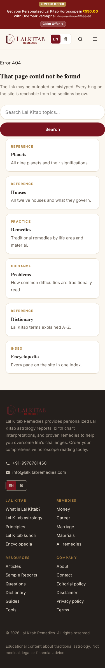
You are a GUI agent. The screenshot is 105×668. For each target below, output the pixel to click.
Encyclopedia (19, 544)
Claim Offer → (53, 24)
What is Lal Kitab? (23, 509)
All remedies (69, 544)
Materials (66, 535)
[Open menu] (95, 39)
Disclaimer (67, 592)
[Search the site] (80, 39)
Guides (13, 601)
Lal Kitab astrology (24, 517)
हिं (67, 40)
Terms (63, 609)
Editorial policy (71, 584)
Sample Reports (21, 575)
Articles (13, 566)
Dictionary (16, 592)
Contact (64, 575)
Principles (15, 526)
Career (63, 517)
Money (63, 509)
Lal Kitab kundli (21, 535)
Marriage (65, 526)
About (62, 566)
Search (52, 129)
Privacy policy (70, 601)
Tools (11, 609)
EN (56, 40)
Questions (16, 584)
